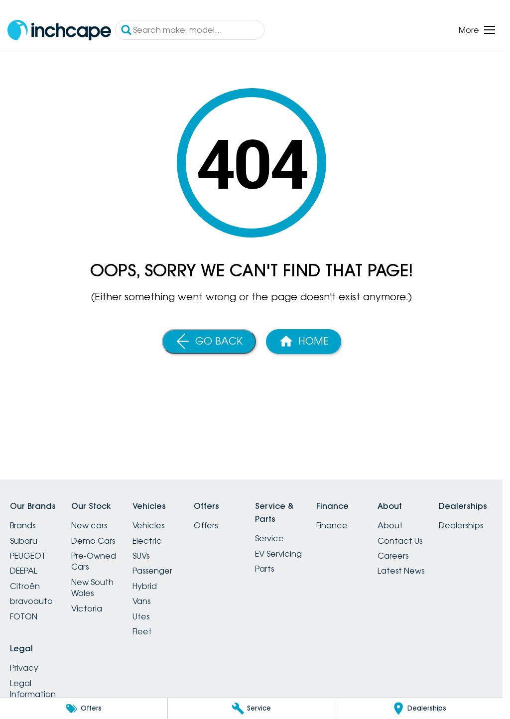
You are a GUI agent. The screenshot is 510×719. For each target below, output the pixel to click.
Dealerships (461, 525)
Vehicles (148, 525)
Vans (141, 601)
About (390, 525)
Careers (393, 556)
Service (269, 538)
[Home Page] (59, 30)
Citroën (25, 586)
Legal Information (33, 688)
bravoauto (31, 601)
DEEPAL (23, 571)
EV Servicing (278, 554)
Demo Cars (93, 541)
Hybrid (144, 586)
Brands (22, 525)
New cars (89, 525)
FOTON (23, 616)
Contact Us (400, 541)
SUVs (140, 556)
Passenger (152, 571)
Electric (147, 541)
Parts (264, 569)
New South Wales (92, 587)
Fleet (142, 631)
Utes (140, 616)
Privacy (24, 668)
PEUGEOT (28, 556)
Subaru (23, 541)
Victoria (86, 608)
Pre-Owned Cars (93, 561)
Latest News (401, 571)
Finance (332, 525)
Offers (206, 525)
